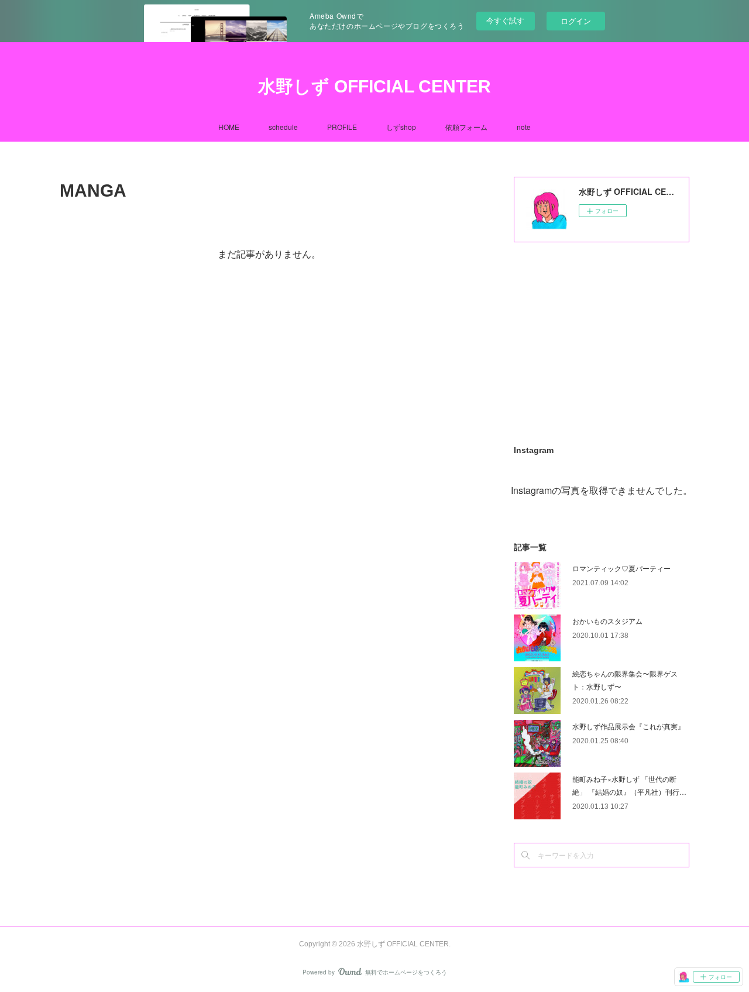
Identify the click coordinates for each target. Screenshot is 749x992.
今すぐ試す (505, 20)
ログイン (576, 20)
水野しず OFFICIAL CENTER (374, 86)
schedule (283, 127)
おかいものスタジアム (607, 621)
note (524, 127)
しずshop (401, 127)
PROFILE (342, 127)
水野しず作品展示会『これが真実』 (628, 726)
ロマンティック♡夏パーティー (621, 568)
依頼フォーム (466, 127)
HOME (228, 127)
